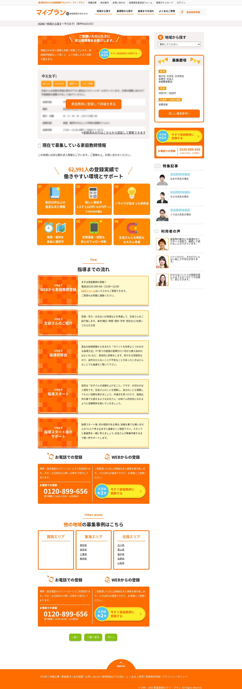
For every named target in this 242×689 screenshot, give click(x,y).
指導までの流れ (146, 11)
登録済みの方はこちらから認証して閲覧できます (114, 132)
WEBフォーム (88, 291)
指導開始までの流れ (113, 676)
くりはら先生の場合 (180, 214)
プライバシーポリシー (174, 676)
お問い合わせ (118, 3)
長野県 (120, 559)
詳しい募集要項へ (179, 113)
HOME (41, 23)
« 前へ (75, 637)
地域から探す (104, 11)
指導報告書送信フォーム (140, 3)
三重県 (83, 554)
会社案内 (104, 3)
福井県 (120, 554)
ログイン (181, 3)
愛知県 (83, 545)
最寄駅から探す (125, 11)
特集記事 (92, 3)
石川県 (120, 545)
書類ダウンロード (164, 3)
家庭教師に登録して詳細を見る (93, 104)
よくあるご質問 (167, 11)
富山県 (120, 550)
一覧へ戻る (93, 637)
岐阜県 (83, 550)
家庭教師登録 (153, 676)
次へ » (111, 637)
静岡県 (83, 559)
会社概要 (78, 676)
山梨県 (120, 563)
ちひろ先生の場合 (179, 196)
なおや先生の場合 (179, 179)
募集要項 (66, 676)
